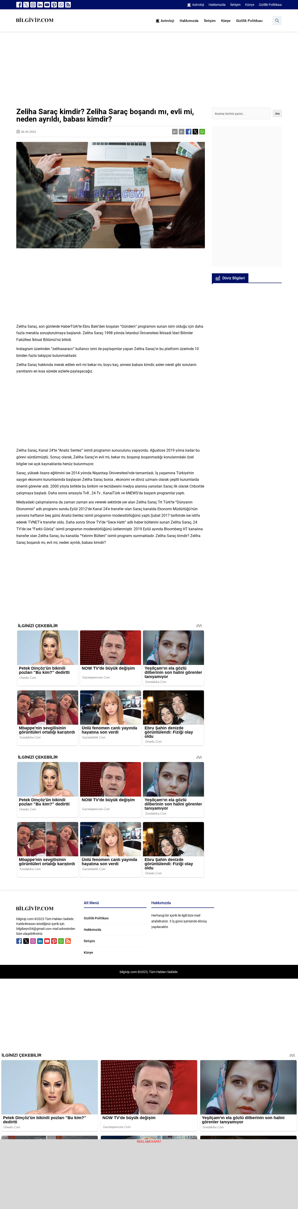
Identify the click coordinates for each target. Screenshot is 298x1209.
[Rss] (68, 4)
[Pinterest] (54, 4)
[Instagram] (33, 4)
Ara (277, 113)
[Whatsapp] (61, 4)
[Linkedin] (40, 4)
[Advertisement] (149, 73)
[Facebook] (19, 4)
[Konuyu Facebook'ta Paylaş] (188, 131)
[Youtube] (47, 4)
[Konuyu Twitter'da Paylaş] (195, 131)
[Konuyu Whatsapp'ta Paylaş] (202, 131)
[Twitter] (26, 4)
